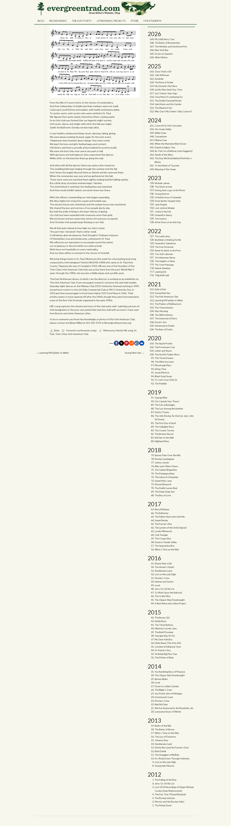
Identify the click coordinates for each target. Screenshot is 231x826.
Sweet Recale (161, 520)
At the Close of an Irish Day (168, 222)
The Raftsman (161, 513)
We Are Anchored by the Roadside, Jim (174, 708)
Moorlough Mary (163, 365)
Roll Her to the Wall (164, 437)
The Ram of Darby (164, 329)
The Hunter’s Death (164, 567)
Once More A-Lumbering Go (169, 97)
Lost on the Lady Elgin (165, 574)
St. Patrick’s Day (163, 650)
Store (134, 20)
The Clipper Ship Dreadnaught (170, 600)
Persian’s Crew (162, 578)
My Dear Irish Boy (163, 639)
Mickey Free (161, 140)
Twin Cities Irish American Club (71, 333)
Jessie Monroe (162, 372)
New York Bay (161, 50)
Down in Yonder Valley (166, 542)
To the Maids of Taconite (167, 165)
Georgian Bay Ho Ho (165, 635)
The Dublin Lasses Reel (166, 488)
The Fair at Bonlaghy (165, 405)
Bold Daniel (160, 751)
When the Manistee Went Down (170, 143)
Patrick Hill (121, 330)
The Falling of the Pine (165, 779)
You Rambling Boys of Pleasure (170, 671)
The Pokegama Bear (165, 473)
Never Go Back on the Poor (168, 250)
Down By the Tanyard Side (167, 201)
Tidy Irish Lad (162, 275)
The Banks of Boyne (164, 729)
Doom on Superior (164, 53)
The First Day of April (165, 423)
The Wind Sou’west (164, 361)
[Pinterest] (126, 343)
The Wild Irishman (164, 315)
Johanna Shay (161, 740)
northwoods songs (87, 330)
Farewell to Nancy (163, 215)
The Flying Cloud (163, 805)
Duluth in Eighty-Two (165, 147)
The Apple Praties (163, 343)
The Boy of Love (163, 495)
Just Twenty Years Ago (166, 93)
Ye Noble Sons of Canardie (168, 197)
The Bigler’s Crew (163, 690)
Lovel (157, 585)
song (130, 330)
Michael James (162, 183)
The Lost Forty (82, 20)
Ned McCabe (161, 704)
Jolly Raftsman (162, 75)
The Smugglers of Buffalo (167, 754)
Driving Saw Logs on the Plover (170, 190)
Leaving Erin (160, 272)
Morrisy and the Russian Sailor (169, 801)
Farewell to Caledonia (165, 243)
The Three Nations (164, 625)
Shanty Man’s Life (163, 563)
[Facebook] (116, 343)
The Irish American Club (166, 296)
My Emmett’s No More (166, 86)
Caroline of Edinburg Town (168, 646)
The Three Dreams (164, 358)
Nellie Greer (161, 133)
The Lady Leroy (162, 236)
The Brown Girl (162, 617)
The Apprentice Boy (165, 545)
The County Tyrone (164, 430)
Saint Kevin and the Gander (168, 104)
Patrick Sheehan (162, 268)
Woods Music (58, 20)
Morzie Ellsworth (163, 484)
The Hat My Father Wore (167, 354)
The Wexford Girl (163, 108)
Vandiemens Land (163, 570)
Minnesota (109, 330)
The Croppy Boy (163, 538)
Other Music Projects (111, 20)
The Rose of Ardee (164, 82)
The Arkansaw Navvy (165, 257)
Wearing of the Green (165, 169)
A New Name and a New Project (170, 603)
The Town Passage (164, 264)
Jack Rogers (161, 204)
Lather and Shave (163, 350)
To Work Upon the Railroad (168, 592)
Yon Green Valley (163, 129)
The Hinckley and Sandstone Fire (171, 46)
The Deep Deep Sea (165, 491)
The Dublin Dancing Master (168, 100)
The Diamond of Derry (166, 318)
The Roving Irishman (165, 798)
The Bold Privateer (164, 632)
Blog (41, 20)
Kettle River (160, 621)
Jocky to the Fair (163, 211)
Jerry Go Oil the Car (165, 589)
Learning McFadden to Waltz (52, 352)
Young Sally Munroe (164, 765)
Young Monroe (162, 194)
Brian (57, 330)
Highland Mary (162, 441)
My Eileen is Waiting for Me (168, 240)
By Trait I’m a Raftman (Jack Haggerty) (173, 151)
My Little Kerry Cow (164, 39)
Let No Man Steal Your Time (168, 89)
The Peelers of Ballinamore (168, 304)
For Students (152, 20)
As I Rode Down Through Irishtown (172, 758)
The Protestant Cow (165, 347)
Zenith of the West (164, 154)
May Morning (161, 311)
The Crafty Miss (162, 596)
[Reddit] (131, 343)
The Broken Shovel (164, 434)
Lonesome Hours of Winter (168, 711)
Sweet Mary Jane (163, 480)
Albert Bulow (161, 57)
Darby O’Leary (162, 412)
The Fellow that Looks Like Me (170, 516)
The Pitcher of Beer (164, 657)
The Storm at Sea (163, 187)
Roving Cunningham (164, 459)
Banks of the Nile (163, 725)
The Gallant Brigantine (166, 469)
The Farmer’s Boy (163, 524)
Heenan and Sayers (164, 581)
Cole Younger (161, 535)
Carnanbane (161, 136)
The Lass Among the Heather (169, 408)
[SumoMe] (141, 343)
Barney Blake (161, 679)
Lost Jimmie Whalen (165, 208)
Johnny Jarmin (162, 462)
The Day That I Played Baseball (170, 794)
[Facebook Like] (136, 343)
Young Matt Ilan (134, 352)
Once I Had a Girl (163, 71)
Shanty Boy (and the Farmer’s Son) (172, 747)
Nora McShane (162, 509)
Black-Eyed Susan (163, 376)
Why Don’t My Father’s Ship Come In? (173, 111)
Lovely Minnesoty (163, 531)
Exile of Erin (160, 289)
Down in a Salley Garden (167, 686)
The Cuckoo (161, 218)
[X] (121, 343)
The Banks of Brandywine (167, 42)
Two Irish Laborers (164, 254)
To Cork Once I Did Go (166, 379)
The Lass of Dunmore (165, 736)
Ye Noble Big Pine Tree (166, 654)
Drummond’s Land (164, 697)
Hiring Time (160, 369)
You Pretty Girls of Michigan (168, 693)
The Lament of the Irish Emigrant (171, 527)
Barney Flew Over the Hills (168, 455)
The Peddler (161, 383)
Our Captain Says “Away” (167, 401)
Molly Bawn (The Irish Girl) (168, 643)
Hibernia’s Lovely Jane (166, 628)
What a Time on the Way (167, 549)
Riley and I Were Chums (166, 466)
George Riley (161, 397)
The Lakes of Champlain (166, 477)
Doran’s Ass (161, 322)
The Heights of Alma (165, 261)
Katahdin (159, 78)
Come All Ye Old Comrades (168, 125)
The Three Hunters (164, 307)
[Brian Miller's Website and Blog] (96, 14)
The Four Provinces (164, 247)
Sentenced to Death (164, 325)
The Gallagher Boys (164, 426)
